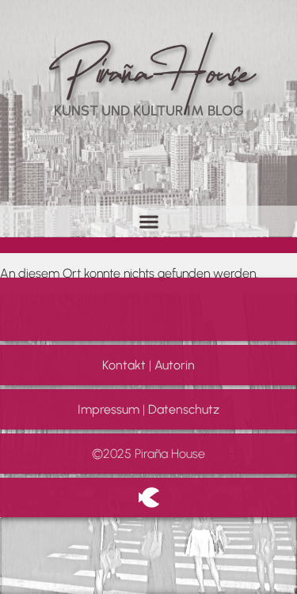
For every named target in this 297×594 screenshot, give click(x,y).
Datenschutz (183, 409)
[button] (148, 221)
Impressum (108, 409)
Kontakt (124, 365)
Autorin (174, 365)
